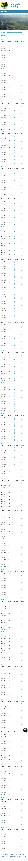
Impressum (5, 854)
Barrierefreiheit (12, 854)
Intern (24, 854)
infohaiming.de (19, 858)
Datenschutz (19, 854)
